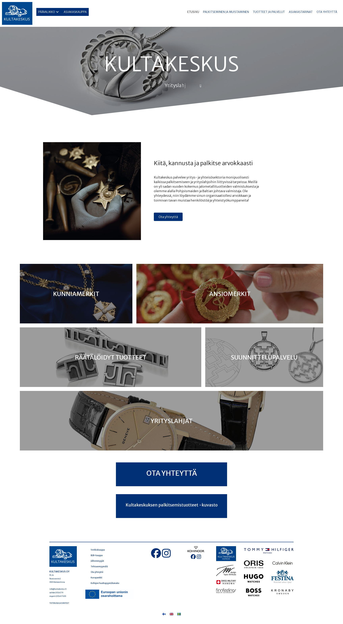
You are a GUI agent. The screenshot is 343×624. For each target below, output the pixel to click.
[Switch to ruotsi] (179, 613)
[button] (57, 12)
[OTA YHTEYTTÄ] (171, 474)
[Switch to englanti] (171, 613)
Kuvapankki (96, 577)
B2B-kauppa (97, 555)
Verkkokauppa (98, 550)
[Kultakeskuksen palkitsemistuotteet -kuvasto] (171, 506)
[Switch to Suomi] (164, 613)
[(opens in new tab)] (109, 594)
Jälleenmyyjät (97, 561)
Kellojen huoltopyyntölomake (105, 583)
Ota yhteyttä (97, 572)
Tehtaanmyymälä (99, 566)
